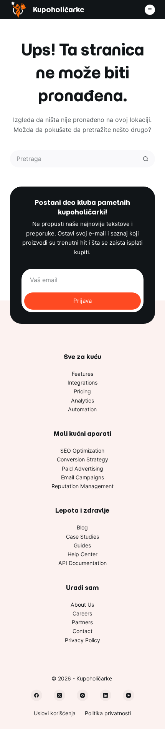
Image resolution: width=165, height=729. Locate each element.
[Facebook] (36, 695)
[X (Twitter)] (59, 695)
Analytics (82, 400)
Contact (82, 631)
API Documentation (82, 563)
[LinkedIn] (105, 695)
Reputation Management (82, 486)
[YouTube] (128, 695)
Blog (82, 527)
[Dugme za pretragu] (145, 158)
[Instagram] (82, 695)
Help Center (82, 554)
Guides (82, 545)
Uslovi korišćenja (55, 713)
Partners (82, 622)
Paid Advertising (82, 468)
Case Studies (82, 536)
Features (82, 373)
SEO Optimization (82, 450)
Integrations (82, 382)
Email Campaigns (82, 477)
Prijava (82, 300)
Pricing (82, 391)
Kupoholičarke (58, 9)
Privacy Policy (82, 640)
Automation (82, 409)
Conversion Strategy (82, 459)
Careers (82, 613)
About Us (82, 604)
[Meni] (150, 10)
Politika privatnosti (108, 713)
